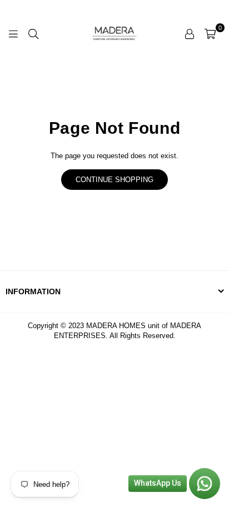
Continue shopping (114, 179)
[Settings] (190, 33)
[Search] (33, 33)
